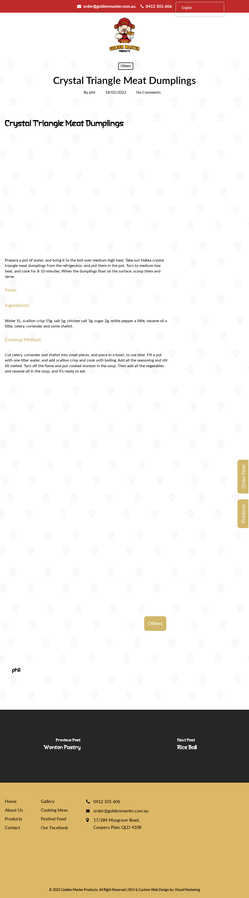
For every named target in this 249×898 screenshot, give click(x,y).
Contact (12, 828)
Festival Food (53, 819)
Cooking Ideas (54, 810)
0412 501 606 (159, 6)
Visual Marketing (187, 890)
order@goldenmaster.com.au (109, 6)
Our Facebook (54, 828)
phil (92, 92)
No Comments (148, 92)
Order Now (243, 477)
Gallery (47, 801)
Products (243, 513)
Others (126, 66)
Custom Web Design (154, 890)
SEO (131, 890)
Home (11, 801)
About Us (14, 810)
